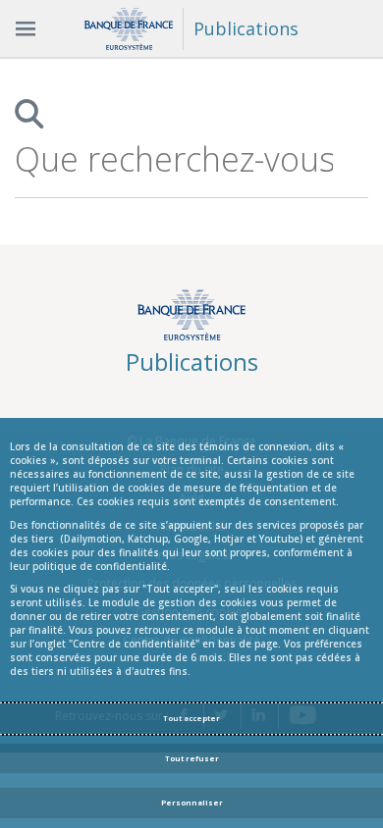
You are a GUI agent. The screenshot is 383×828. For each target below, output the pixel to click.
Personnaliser (192, 802)
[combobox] (174, 159)
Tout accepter (191, 718)
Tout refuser (192, 758)
